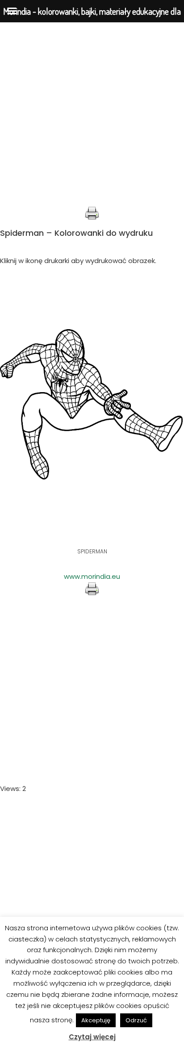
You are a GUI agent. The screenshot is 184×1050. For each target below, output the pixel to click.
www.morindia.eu (92, 576)
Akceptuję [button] (95, 1020)
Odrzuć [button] (136, 1020)
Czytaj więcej (92, 1037)
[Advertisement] (92, 114)
